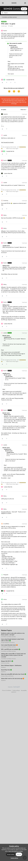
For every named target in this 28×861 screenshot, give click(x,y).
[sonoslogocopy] (14, 3)
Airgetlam (5, 114)
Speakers (3, 667)
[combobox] (14, 12)
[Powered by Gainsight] (14, 687)
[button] (2, 9)
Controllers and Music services (9, 17)
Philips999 (5, 574)
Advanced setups (5, 663)
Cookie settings (16, 690)
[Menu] (2, 3)
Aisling (4, 215)
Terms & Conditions (6, 690)
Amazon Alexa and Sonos (7, 676)
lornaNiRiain (6, 523)
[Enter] (2, 12)
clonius (5, 599)
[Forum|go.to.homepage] (11, 9)
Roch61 (5, 30)
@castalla (3, 512)
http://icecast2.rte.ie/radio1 (7, 142)
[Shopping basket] (25, 3)
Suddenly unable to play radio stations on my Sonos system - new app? (12, 633)
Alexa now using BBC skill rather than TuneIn (12, 674)
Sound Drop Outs (5, 670)
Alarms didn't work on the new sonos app (11, 678)
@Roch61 (3, 231)
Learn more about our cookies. (15, 851)
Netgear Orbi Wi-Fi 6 (6, 661)
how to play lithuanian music (8, 645)
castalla (5, 135)
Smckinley (5, 200)
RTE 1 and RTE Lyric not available (9, 649)
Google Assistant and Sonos (8, 642)
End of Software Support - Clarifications (11, 665)
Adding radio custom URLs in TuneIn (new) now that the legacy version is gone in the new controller (13, 655)
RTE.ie (3, 555)
